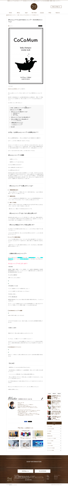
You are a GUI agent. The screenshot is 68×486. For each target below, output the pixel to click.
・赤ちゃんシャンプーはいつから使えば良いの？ (20, 117)
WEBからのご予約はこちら (56, 6)
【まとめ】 (12, 126)
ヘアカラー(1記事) (50, 445)
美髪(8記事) (49, 433)
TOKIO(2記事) (49, 443)
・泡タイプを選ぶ (15, 115)
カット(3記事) (49, 431)
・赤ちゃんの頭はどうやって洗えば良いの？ (19, 119)
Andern (48, 475)
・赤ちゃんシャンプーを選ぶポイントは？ (19, 111)
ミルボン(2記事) (49, 426)
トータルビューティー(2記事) (51, 438)
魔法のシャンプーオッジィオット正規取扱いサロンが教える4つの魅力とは (56, 407)
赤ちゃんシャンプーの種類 (15, 109)
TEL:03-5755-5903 (42, 471)
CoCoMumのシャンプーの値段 (17, 123)
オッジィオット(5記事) (50, 450)
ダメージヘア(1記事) (50, 440)
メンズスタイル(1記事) (50, 428)
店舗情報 (48, 476)
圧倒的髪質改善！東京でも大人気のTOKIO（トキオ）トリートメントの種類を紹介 (56, 396)
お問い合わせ (56, 476)
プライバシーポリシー (57, 475)
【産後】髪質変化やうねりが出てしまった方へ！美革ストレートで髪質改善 (56, 417)
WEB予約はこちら (25, 471)
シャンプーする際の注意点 (16, 120)
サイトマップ (56, 477)
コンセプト (48, 477)
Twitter (32, 465)
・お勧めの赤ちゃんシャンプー (16, 122)
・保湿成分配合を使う (16, 113)
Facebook (35, 465)
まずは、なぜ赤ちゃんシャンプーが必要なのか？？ (20, 107)
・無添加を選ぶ (15, 114)
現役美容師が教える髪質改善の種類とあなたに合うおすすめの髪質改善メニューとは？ (56, 401)
